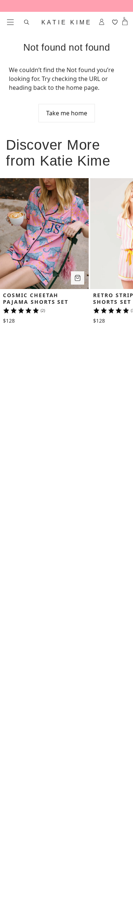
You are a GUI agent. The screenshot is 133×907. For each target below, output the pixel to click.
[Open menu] (10, 22)
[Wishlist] (114, 22)
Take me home (66, 113)
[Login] (102, 22)
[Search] (26, 22)
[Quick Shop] (77, 278)
